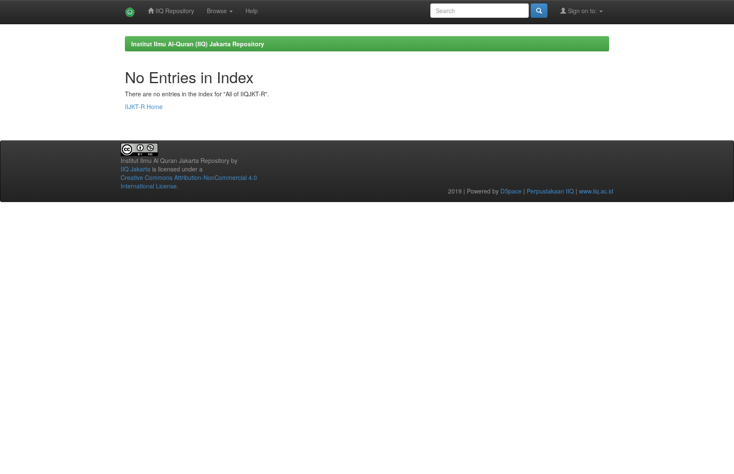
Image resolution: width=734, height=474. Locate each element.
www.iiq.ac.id (596, 191)
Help (252, 10)
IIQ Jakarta (135, 169)
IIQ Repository (174, 10)
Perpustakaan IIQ (550, 191)
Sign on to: (582, 10)
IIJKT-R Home (144, 106)
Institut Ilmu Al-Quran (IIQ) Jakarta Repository (197, 43)
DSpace (511, 191)
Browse (218, 10)
